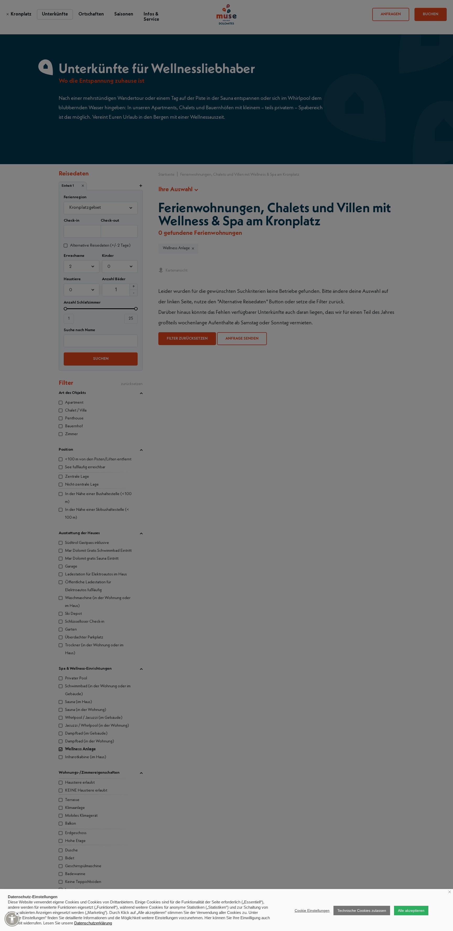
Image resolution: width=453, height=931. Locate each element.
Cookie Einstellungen (312, 910)
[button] (12, 919)
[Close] (17, 913)
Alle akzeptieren (411, 910)
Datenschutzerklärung (93, 923)
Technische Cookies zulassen (361, 910)
